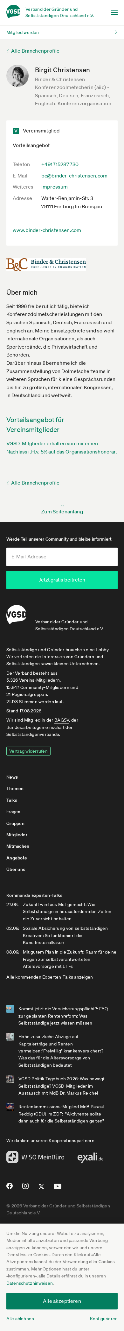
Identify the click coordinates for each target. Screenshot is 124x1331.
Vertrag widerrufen (28, 751)
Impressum (54, 186)
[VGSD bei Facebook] (8, 1188)
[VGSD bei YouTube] (58, 1188)
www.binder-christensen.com (47, 230)
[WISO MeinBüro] (35, 1159)
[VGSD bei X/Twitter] (41, 1189)
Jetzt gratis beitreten (62, 579)
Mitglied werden (22, 32)
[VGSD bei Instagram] (25, 1188)
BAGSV (61, 720)
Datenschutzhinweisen (29, 1283)
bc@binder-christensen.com (74, 175)
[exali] (90, 1159)
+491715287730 (60, 164)
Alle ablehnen (20, 1318)
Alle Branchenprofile (35, 51)
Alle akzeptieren (62, 1301)
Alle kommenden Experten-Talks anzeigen (49, 977)
